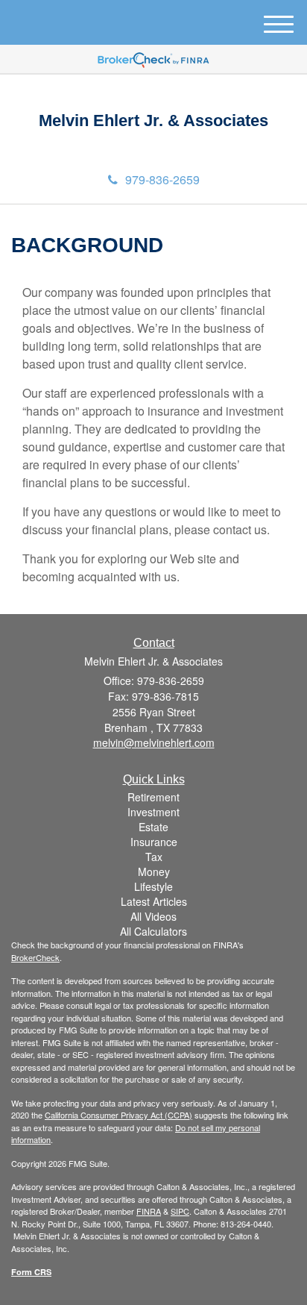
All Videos (153, 916)
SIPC (180, 1211)
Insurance (153, 841)
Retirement (153, 796)
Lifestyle (153, 886)
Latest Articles (154, 901)
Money (154, 871)
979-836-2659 (162, 179)
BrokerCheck (35, 957)
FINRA (148, 1211)
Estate (153, 826)
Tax (153, 856)
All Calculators (153, 931)
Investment (153, 811)
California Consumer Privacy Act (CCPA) (118, 1115)
